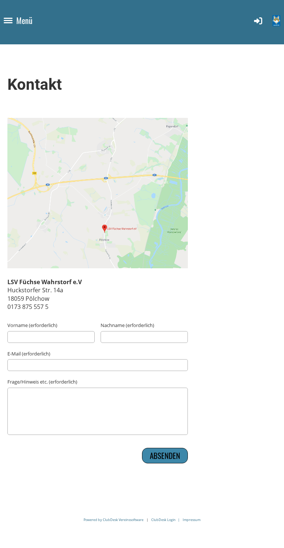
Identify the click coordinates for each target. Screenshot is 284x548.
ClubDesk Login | (167, 519)
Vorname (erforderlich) (32, 325)
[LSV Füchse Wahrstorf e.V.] (97, 266)
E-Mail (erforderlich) (28, 353)
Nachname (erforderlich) (127, 325)
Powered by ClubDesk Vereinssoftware (113, 519)
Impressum (191, 519)
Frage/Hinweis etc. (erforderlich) (42, 381)
